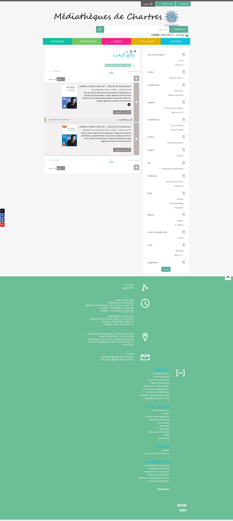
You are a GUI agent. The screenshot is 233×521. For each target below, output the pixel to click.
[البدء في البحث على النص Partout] (100, 29)
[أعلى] (228, 277)
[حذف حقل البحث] (105, 29)
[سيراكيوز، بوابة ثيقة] (116, 18)
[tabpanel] (116, 161)
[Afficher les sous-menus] (179, 4)
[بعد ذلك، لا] (105, 71)
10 (136, 71)
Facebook (129, 284)
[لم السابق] (116, 71)
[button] (166, 60)
